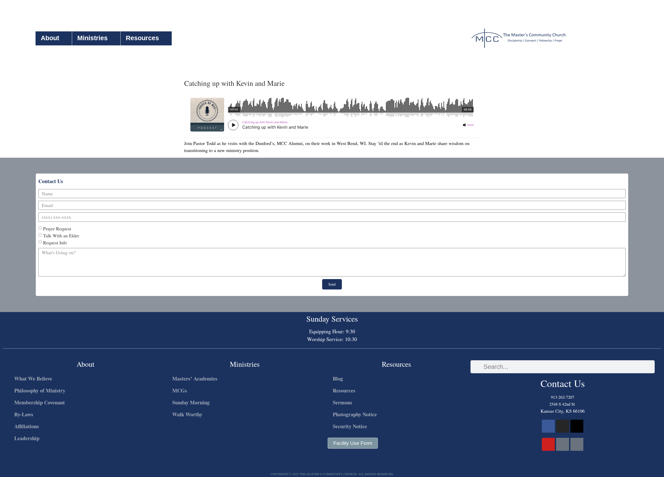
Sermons (342, 402)
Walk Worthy (187, 414)
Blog (338, 378)
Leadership (26, 438)
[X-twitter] (576, 426)
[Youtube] (548, 444)
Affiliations (26, 426)
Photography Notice (355, 414)
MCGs (179, 390)
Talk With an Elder (61, 235)
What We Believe (33, 378)
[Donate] (576, 444)
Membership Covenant (39, 402)
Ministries (92, 38)
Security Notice (350, 426)
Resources (142, 38)
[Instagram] (562, 426)
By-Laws (23, 414)
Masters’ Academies (194, 378)
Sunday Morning (191, 402)
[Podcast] (562, 444)
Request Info (55, 242)
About (50, 38)
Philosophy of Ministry (39, 390)
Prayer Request (57, 228)
